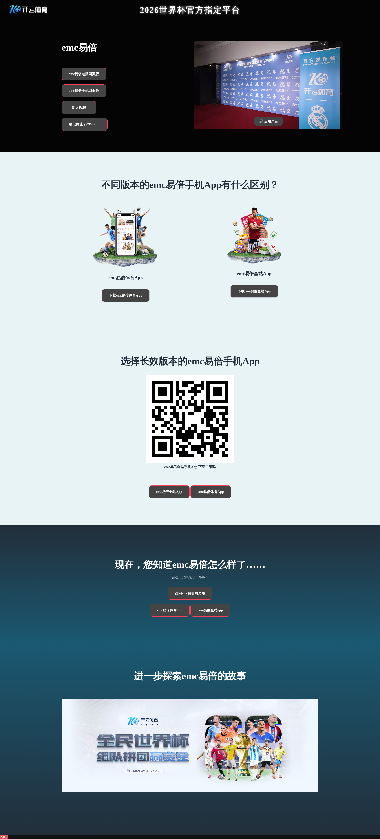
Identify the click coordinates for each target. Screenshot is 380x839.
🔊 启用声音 (268, 121)
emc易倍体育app (169, 610)
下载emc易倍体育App (125, 295)
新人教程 (79, 107)
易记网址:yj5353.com (84, 124)
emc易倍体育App (211, 492)
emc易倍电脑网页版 (84, 74)
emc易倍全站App (169, 492)
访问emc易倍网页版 (190, 593)
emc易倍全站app (210, 610)
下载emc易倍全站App (254, 291)
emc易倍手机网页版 (84, 90)
